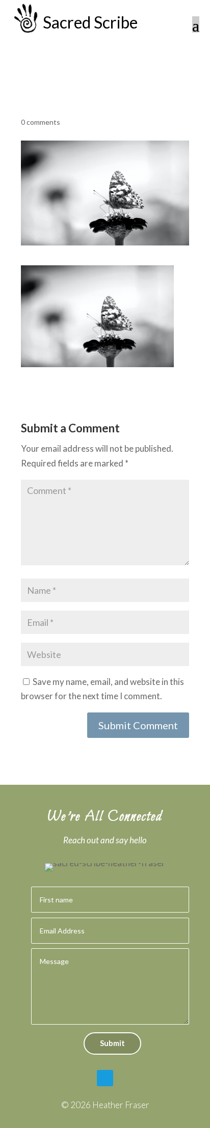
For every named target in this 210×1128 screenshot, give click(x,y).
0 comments (40, 122)
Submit (112, 1043)
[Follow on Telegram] (105, 1078)
